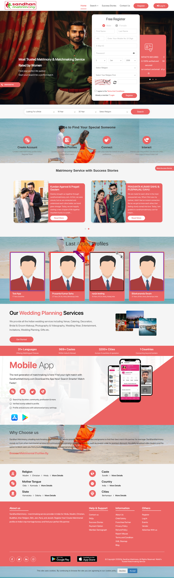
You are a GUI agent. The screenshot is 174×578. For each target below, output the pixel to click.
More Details (57, 475)
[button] (114, 82)
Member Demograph (98, 530)
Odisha (38, 495)
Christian (36, 475)
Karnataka (27, 495)
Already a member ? (104, 95)
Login (112, 95)
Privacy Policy (122, 526)
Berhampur (107, 495)
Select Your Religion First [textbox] (106, 75)
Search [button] (93, 5)
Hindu (46, 475)
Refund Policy (121, 530)
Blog (117, 545)
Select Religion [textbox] (102, 68)
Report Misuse (122, 533)
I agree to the (110, 91)
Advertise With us (149, 530)
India (104, 485)
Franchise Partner (123, 522)
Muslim (26, 475)
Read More (59, 218)
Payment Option (96, 526)
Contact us (94, 514)
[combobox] (101, 60)
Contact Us (125, 5)
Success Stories (109, 5)
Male (108, 24)
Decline (122, 571)
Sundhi (105, 475)
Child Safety (121, 518)
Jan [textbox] (111, 60)
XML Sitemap (121, 541)
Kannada (34, 485)
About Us (119, 514)
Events (145, 522)
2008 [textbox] (128, 60)
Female (123, 24)
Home (83, 5)
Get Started (21, 339)
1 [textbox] (96, 60)
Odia (25, 485)
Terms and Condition (124, 537)
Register (141, 5)
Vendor (145, 526)
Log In (162, 5)
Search (140, 111)
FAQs (91, 518)
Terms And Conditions (115, 91)
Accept (133, 571)
